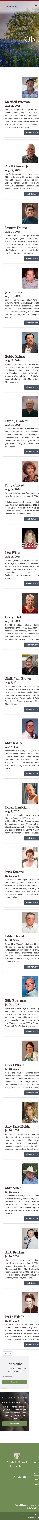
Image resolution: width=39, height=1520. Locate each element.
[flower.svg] (14, 1477)
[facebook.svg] (9, 1477)
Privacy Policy (31, 1517)
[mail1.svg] (24, 1477)
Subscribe (15, 1382)
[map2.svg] (19, 1477)
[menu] (36, 5)
